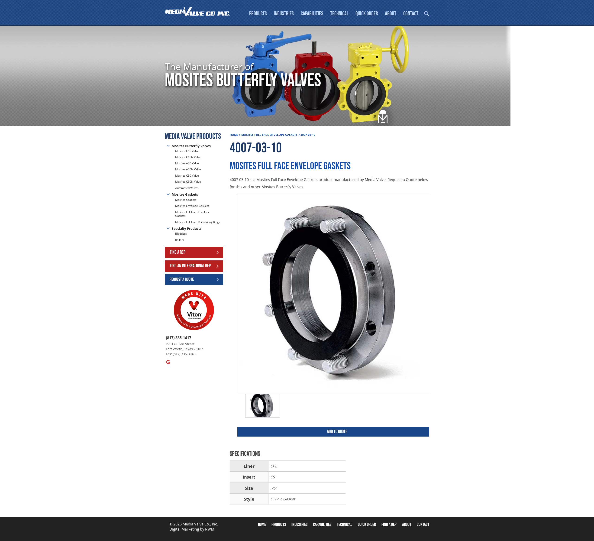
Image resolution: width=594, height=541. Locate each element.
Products (258, 13)
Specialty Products (186, 228)
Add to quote (337, 431)
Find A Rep (389, 524)
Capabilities (312, 13)
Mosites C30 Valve (187, 176)
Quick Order (366, 13)
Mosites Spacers (186, 200)
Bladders (181, 234)
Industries (284, 13)
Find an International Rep (190, 266)
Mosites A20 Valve (187, 163)
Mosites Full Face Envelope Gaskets (192, 214)
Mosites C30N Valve (188, 182)
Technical (339, 13)
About (390, 13)
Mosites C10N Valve (188, 157)
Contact (410, 13)
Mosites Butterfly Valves (191, 146)
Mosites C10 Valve (187, 151)
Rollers (180, 240)
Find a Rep (177, 252)
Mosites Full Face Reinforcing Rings (197, 222)
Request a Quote (182, 279)
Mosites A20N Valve (188, 169)
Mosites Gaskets (185, 194)
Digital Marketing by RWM (191, 529)
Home (234, 135)
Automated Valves (187, 188)
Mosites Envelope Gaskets (192, 206)
